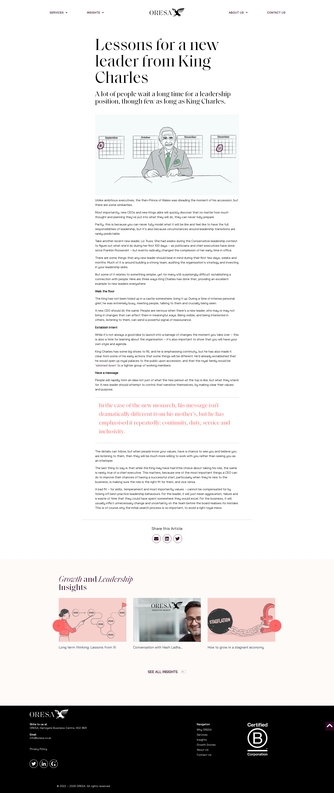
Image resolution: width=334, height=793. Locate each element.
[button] (156, 538)
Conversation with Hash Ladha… (158, 647)
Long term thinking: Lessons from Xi (87, 647)
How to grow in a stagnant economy (236, 647)
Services (202, 734)
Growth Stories (206, 744)
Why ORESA (204, 729)
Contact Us (204, 754)
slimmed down (106, 365)
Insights (202, 739)
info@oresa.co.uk (40, 738)
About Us (203, 749)
